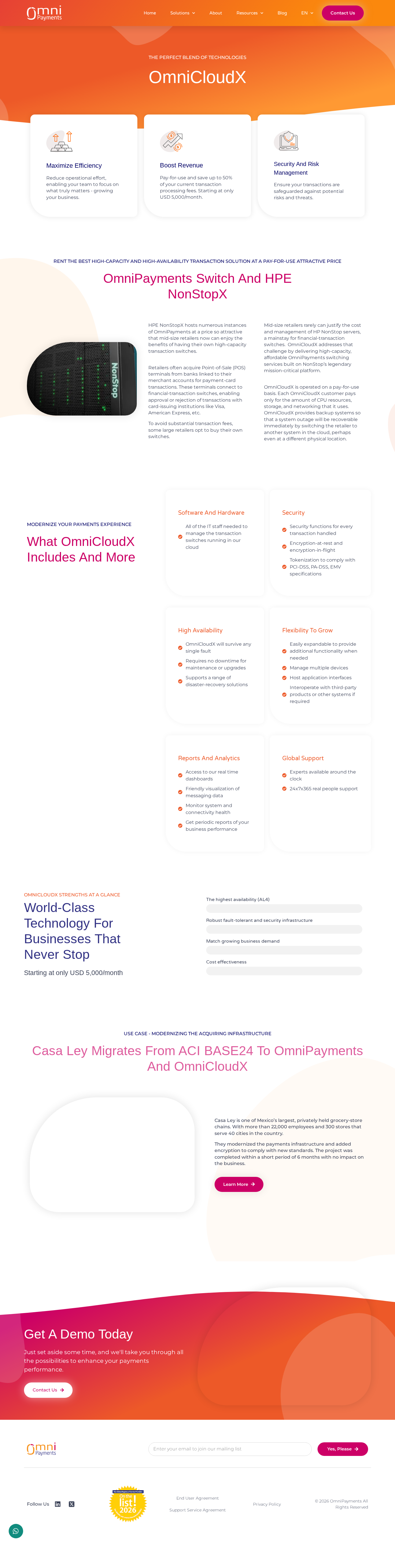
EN (304, 13)
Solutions (179, 13)
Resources (247, 13)
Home (150, 13)
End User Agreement (197, 1498)
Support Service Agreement (197, 1510)
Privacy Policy (267, 1504)
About (215, 13)
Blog (282, 13)
